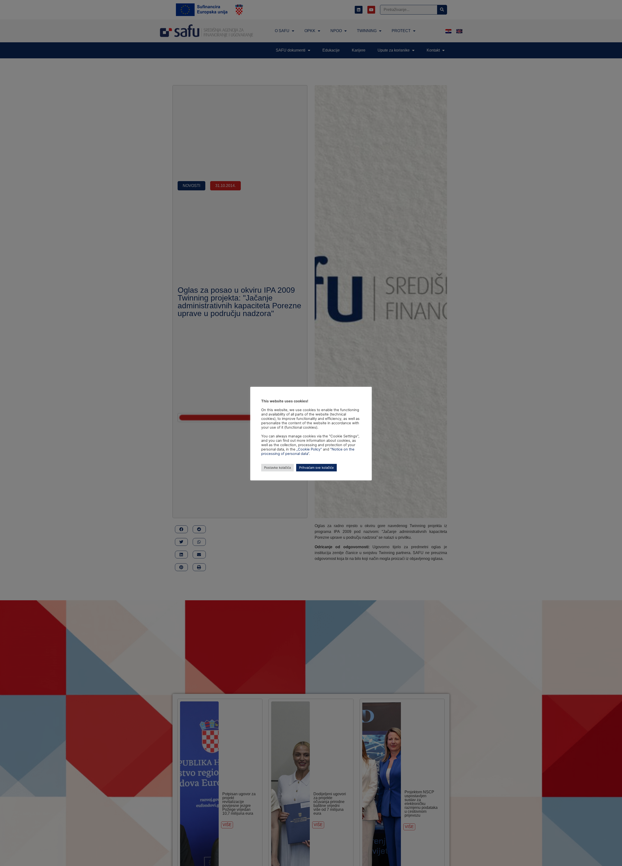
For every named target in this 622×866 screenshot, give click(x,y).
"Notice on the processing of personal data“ (307, 451)
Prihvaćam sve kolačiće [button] (316, 467)
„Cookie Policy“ (309, 449)
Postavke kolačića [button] (277, 467)
